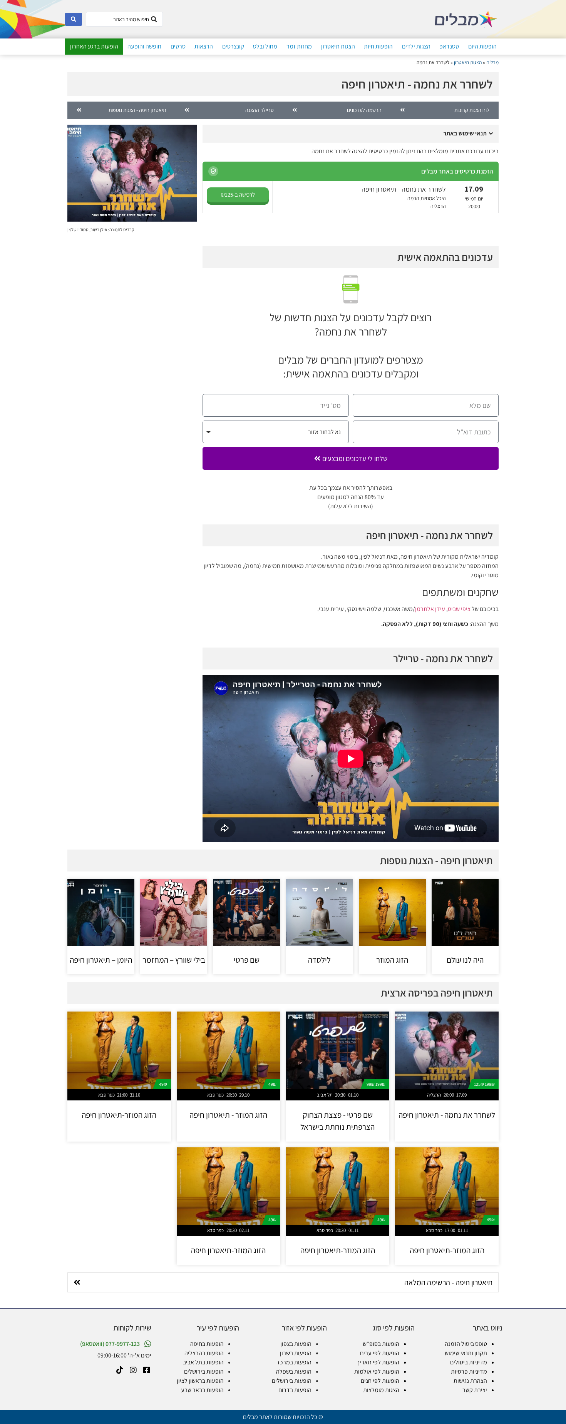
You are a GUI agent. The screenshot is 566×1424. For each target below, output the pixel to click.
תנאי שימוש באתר (465, 133)
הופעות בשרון (295, 1353)
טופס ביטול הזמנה (466, 1344)
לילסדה (319, 960)
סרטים (178, 46)
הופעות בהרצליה (204, 1353)
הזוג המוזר (392, 960)
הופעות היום (482, 46)
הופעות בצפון (295, 1344)
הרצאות (203, 46)
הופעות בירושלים (291, 1381)
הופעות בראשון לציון (200, 1381)
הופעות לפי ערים (379, 1353)
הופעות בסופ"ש (381, 1344)
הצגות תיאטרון (338, 46)
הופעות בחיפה (207, 1344)
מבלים (492, 62)
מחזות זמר (299, 46)
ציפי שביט (459, 609)
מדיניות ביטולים (468, 1362)
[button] (351, 134)
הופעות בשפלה (293, 1371)
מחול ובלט (265, 46)
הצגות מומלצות (381, 1390)
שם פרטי (247, 960)
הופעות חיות (378, 46)
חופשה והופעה (144, 46)
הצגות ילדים (416, 46)
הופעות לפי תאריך (378, 1362)
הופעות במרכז (294, 1362)
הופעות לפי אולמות (376, 1371)
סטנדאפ (449, 46)
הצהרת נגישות (470, 1381)
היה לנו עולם (465, 960)
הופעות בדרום (294, 1390)
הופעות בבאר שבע (202, 1390)
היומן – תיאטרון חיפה (101, 960)
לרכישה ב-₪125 (238, 194)
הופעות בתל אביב (203, 1362)
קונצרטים (233, 46)
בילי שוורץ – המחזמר (173, 960)
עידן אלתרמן (430, 609)
